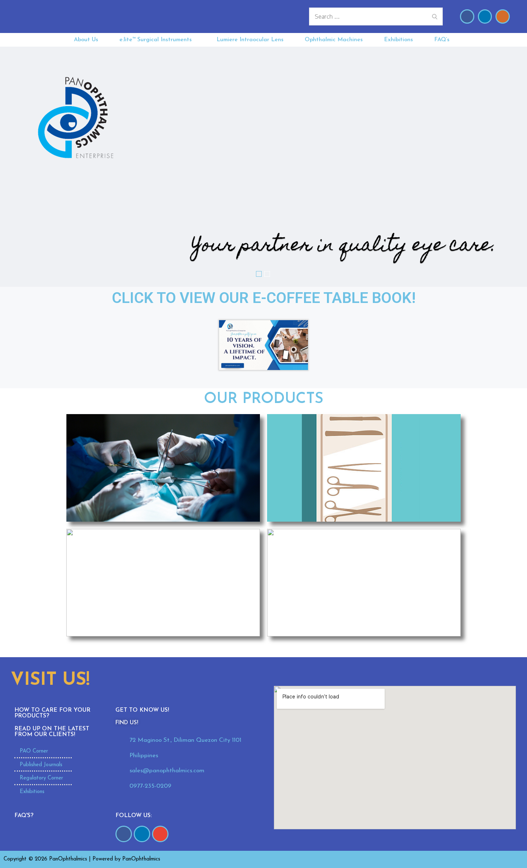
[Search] (435, 16)
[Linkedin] (485, 16)
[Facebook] (467, 16)
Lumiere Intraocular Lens (250, 40)
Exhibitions (398, 40)
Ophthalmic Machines (334, 40)
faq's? (23, 816)
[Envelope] (502, 16)
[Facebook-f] (123, 834)
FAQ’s (442, 40)
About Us (86, 40)
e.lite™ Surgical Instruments (155, 40)
